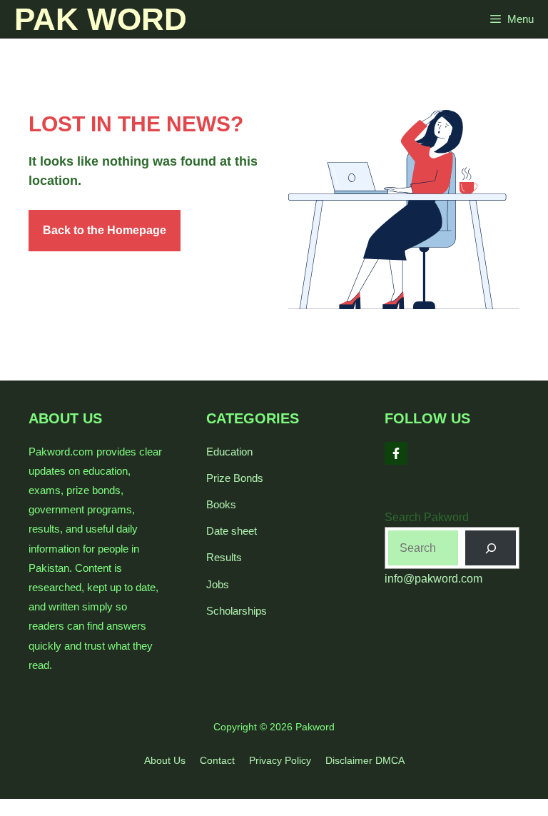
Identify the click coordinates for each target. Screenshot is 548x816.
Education (229, 451)
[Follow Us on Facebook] (396, 453)
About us (165, 760)
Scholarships (236, 611)
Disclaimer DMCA (365, 760)
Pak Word (100, 18)
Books (221, 504)
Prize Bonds (234, 478)
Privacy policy (280, 760)
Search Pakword (427, 517)
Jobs (217, 584)
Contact (217, 760)
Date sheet (231, 531)
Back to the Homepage (104, 230)
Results (224, 557)
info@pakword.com (433, 579)
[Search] (490, 547)
